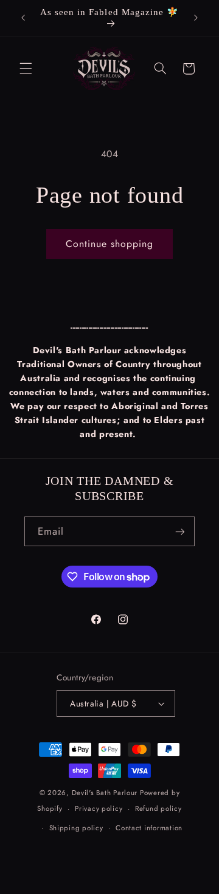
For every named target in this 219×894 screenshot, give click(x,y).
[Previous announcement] (23, 17)
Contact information (149, 828)
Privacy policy (98, 808)
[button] (26, 69)
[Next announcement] (195, 17)
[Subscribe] (180, 531)
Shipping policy (76, 828)
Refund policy (158, 808)
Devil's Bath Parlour (105, 792)
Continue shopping (110, 244)
